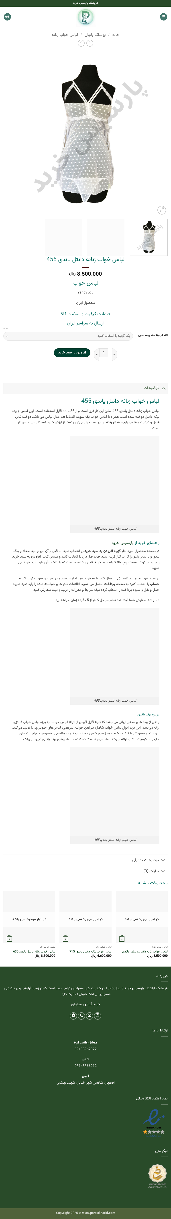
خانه (115, 35)
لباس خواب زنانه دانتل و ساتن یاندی (145, 952)
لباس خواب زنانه (65, 35)
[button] (163, 17)
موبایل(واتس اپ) (85, 1042)
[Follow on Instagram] (97, 1016)
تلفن (85, 1059)
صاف (5, 328)
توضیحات (151, 388)
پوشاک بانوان (95, 35)
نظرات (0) (151, 871)
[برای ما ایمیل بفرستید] (89, 1016)
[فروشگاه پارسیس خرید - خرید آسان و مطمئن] (85, 17)
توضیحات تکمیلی (145, 860)
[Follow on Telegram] (73, 1016)
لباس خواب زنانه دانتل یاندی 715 (90, 952)
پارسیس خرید (123, 543)
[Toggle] (163, 388)
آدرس (85, 1076)
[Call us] (81, 1016)
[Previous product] (81, 43)
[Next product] (89, 43)
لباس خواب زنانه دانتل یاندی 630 (34, 952)
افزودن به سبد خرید (72, 352)
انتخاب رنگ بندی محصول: (152, 335)
